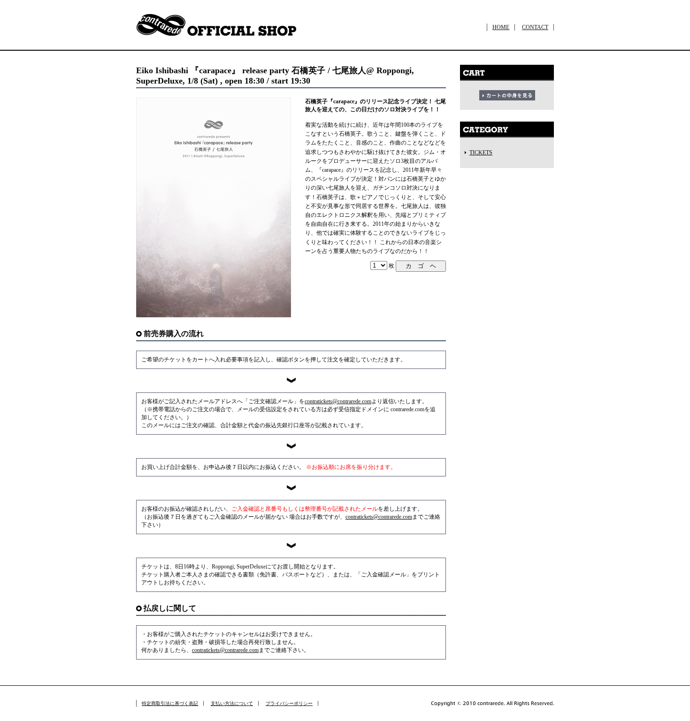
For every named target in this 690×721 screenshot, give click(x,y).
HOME (500, 27)
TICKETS (480, 152)
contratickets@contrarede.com (338, 401)
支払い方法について (232, 703)
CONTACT (535, 27)
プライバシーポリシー (289, 703)
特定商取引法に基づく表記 (170, 703)
